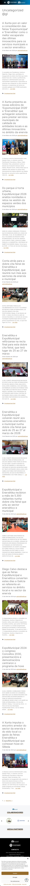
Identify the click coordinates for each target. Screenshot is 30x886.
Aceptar (15, 873)
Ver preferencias (15, 881)
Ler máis (12, 89)
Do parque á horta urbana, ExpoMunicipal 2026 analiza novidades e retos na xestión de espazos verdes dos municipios (14, 197)
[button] (28, 858)
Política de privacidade (16, 884)
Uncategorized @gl (9, 93)
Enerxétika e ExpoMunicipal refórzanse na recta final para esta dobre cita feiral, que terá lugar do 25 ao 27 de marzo (14, 344)
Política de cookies (7, 884)
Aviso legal (24, 884)
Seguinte (9, 800)
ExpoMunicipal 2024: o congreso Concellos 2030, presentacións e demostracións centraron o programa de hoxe (14, 657)
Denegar (15, 877)
